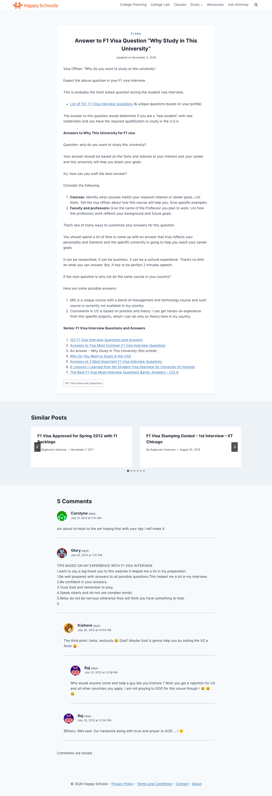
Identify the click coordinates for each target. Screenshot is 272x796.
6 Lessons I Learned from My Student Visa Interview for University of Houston (132, 367)
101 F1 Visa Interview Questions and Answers (106, 340)
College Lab (160, 5)
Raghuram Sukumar (54, 449)
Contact (182, 784)
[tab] (128, 471)
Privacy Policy (122, 784)
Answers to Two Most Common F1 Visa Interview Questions (117, 345)
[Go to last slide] (37, 447)
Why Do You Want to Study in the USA (100, 356)
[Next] (234, 447)
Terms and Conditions (154, 784)
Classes (180, 5)
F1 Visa (136, 33)
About (197, 784)
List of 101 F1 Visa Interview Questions (101, 104)
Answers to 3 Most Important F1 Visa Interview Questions (116, 362)
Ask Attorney (238, 5)
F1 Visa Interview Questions (83, 383)
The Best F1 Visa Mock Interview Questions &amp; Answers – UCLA (124, 372)
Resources (215, 5)
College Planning (133, 5)
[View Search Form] (256, 4)
